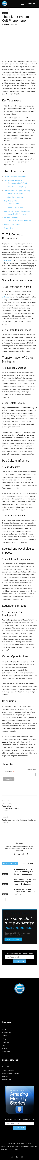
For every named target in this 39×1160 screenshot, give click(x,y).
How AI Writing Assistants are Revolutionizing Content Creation (10, 807)
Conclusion (8, 228)
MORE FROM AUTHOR (26, 864)
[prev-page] (3, 899)
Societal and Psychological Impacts (17, 211)
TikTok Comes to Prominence (15, 177)
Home (4, 10)
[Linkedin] (19, 854)
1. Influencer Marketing (14, 193)
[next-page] (6, 899)
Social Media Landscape (13, 180)
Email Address (8, 771)
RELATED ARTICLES (9, 864)
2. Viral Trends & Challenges (16, 187)
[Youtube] (28, 854)
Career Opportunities (12, 224)
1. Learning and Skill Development (18, 220)
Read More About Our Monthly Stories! (19, 954)
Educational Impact (11, 218)
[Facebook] (11, 29)
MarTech (10, 10)
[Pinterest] (20, 29)
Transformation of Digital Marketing (17, 191)
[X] (15, 29)
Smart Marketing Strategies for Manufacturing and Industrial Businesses (25, 881)
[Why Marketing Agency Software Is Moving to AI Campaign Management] (7, 871)
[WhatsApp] (25, 29)
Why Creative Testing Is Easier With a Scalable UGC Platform (24, 891)
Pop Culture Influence (12, 201)
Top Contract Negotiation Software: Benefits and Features (19, 821)
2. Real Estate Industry (14, 197)
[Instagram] (15, 854)
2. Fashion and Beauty (14, 207)
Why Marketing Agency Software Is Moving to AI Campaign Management (23, 871)
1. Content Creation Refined (16, 183)
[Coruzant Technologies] (4, 3)
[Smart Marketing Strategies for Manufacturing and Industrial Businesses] (7, 881)
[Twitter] (12, 1157)
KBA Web (7, 260)
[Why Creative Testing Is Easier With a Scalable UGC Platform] (7, 891)
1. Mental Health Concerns (16, 214)
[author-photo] (20, 840)
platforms (5, 297)
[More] (30, 29)
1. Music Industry (12, 204)
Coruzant (6, 24)
